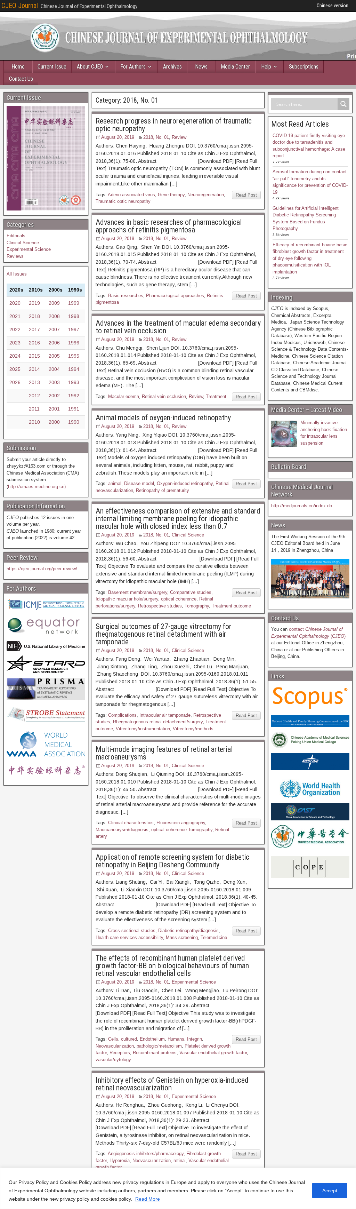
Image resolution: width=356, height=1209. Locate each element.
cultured (129, 1039)
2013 (34, 382)
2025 (15, 369)
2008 (54, 316)
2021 (15, 316)
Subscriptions (303, 66)
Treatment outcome (231, 606)
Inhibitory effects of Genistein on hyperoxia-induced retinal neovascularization (172, 1084)
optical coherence (178, 599)
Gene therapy (171, 194)
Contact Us (21, 78)
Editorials (16, 235)
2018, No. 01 (156, 137)
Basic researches (125, 295)
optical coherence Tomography (181, 829)
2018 (34, 316)
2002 (54, 395)
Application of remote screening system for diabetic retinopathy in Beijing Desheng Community (172, 861)
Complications (122, 715)
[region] (178, 1188)
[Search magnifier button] (343, 104)
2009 (54, 303)
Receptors (120, 1052)
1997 (73, 329)
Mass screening (182, 937)
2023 (15, 342)
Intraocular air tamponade (165, 715)
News (201, 66)
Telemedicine (214, 937)
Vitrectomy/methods (193, 728)
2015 (34, 356)
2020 (15, 303)
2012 (34, 395)
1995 (73, 356)
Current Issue (52, 66)
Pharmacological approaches (175, 295)
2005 (54, 356)
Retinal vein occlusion (164, 396)
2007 (54, 329)
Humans (176, 1039)
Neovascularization (115, 1046)
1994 (73, 369)
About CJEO (90, 66)
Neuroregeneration (205, 194)
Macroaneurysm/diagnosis (122, 829)
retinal (179, 1160)
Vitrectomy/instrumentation (143, 728)
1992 (73, 395)
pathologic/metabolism (159, 1046)
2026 (15, 382)
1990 (73, 422)
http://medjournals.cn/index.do (301, 505)
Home (18, 66)
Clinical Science (188, 535)
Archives (172, 66)
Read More (147, 1199)
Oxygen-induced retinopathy (185, 483)
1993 (73, 382)
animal (114, 483)
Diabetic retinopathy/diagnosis (188, 930)
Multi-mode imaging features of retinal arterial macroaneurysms (164, 753)
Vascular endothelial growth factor (213, 1052)
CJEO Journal (19, 5)
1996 (73, 342)
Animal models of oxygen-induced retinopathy (163, 417)
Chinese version (332, 5)
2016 (34, 342)
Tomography (197, 606)
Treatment (216, 396)
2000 (54, 422)
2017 (34, 329)
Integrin (194, 1039)
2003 (54, 382)
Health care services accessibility (129, 937)
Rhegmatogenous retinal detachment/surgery (158, 721)
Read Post (246, 195)
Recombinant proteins (155, 1052)
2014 (34, 369)
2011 (34, 409)
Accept (329, 1190)
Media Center (235, 66)
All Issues (17, 274)
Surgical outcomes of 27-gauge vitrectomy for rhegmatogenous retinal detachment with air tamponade (164, 634)
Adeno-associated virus (131, 194)
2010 (34, 422)
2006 (54, 342)
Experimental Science (194, 982)
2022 (15, 329)
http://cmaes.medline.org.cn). (37, 486)
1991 (73, 409)
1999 (73, 303)
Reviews (15, 256)
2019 (34, 303)
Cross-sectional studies (131, 930)
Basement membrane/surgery (137, 592)
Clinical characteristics (131, 822)
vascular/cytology (113, 1059)
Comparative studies (190, 592)
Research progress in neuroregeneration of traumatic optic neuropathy (174, 125)
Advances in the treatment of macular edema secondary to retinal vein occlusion (178, 327)
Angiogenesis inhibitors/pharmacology (146, 1153)
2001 (54, 409)
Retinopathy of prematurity (162, 490)
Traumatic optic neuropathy (123, 201)
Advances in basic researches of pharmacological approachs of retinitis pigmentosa (169, 226)
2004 (54, 369)
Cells (113, 1039)
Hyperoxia (120, 1160)
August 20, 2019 (117, 137)
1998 (73, 316)
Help (266, 66)
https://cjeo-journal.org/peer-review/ (42, 568)
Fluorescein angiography (180, 822)
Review (179, 137)
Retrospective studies (160, 606)
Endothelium (152, 1039)
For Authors (133, 66)
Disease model (139, 483)
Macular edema (123, 396)
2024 (15, 356)
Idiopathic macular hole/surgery (127, 599)
